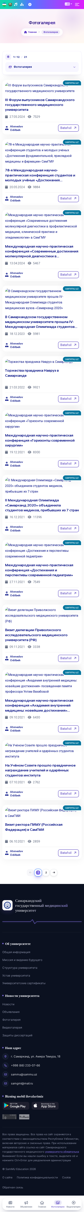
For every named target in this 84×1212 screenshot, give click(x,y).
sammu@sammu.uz (24, 1074)
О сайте (7, 1177)
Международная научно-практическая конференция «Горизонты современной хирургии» (40, 440)
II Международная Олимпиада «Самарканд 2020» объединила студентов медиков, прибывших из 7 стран (42, 505)
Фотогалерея (11, 1019)
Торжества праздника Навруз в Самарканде (32, 373)
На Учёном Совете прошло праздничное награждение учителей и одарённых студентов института (40, 770)
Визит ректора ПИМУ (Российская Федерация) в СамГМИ (34, 827)
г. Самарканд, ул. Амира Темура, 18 (35, 1056)
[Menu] (78, 4)
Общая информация (16, 952)
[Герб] (10, 4)
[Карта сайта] (22, 4)
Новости (8, 1004)
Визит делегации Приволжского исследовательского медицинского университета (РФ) (36, 635)
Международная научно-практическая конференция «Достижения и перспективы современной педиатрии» (39, 570)
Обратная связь (12, 1187)
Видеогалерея (12, 1027)
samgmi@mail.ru (22, 1083)
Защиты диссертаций (17, 1035)
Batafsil (66, 128)
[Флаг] (4, 4)
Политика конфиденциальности (37, 1177)
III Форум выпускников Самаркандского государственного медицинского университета (40, 105)
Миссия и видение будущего (22, 960)
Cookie (66, 1177)
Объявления (11, 1012)
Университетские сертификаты (24, 983)
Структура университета (19, 968)
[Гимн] (16, 4)
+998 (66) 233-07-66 (25, 1065)
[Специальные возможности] (30, 4)
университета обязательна (62, 1151)
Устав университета (16, 975)
